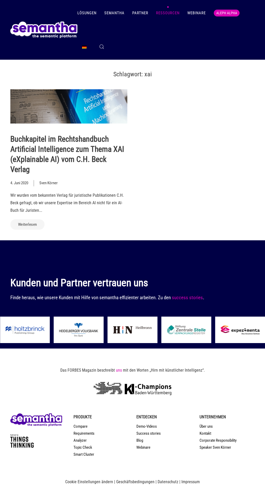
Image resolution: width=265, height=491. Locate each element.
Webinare (196, 13)
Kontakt (205, 433)
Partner (140, 13)
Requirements (83, 433)
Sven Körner (48, 183)
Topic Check (82, 447)
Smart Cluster (83, 454)
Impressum (190, 481)
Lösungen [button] (87, 13)
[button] (101, 47)
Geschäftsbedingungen (135, 481)
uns (119, 370)
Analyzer (80, 440)
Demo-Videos (146, 426)
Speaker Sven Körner (215, 447)
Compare (80, 426)
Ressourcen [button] (168, 13)
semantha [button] (114, 13)
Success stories (148, 433)
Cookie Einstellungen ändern (89, 481)
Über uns (206, 426)
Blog (139, 440)
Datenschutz (168, 481)
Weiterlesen (27, 224)
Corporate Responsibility (218, 440)
